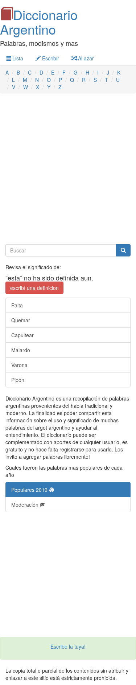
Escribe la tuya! (68, 646)
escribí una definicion (34, 287)
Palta (17, 305)
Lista (17, 58)
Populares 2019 (30, 489)
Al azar (85, 58)
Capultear (22, 335)
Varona (19, 365)
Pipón (17, 379)
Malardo (20, 350)
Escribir (50, 58)
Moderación (25, 504)
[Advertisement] (68, 169)
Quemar (20, 320)
